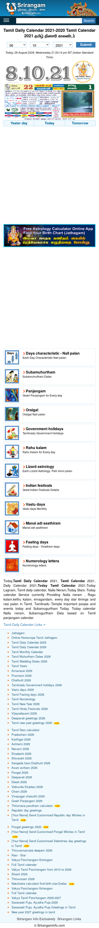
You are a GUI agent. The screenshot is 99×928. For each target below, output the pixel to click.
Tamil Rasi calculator (25, 730)
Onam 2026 (19, 791)
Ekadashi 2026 (21, 753)
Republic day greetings (27, 810)
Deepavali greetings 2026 (28, 718)
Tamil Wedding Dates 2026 (29, 661)
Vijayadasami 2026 (24, 713)
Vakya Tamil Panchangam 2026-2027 (36, 898)
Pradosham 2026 (23, 734)
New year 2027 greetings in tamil (33, 912)
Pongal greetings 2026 (26, 827)
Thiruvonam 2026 (23, 879)
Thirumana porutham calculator (32, 805)
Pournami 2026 (22, 675)
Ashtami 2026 (21, 744)
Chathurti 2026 (21, 680)
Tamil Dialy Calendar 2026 (29, 647)
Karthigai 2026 (21, 739)
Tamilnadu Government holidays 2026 (37, 685)
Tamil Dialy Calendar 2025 (29, 642)
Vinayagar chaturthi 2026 (28, 796)
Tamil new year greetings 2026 (32, 723)
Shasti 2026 (19, 874)
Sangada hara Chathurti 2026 (31, 763)
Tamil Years (19, 666)
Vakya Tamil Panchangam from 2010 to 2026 (41, 869)
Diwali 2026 (19, 782)
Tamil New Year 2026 (26, 704)
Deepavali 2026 (22, 777)
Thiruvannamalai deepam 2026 (32, 850)
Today (49, 122)
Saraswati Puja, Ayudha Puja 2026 (35, 902)
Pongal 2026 (20, 772)
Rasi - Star (19, 855)
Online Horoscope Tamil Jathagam (34, 637)
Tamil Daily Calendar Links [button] (23, 624)
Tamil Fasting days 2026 (28, 694)
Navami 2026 (20, 749)
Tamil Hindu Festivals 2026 (30, 708)
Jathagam (18, 633)
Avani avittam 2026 (24, 767)
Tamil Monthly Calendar (27, 652)
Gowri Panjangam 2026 (27, 801)
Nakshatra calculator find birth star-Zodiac (39, 883)
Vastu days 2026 (23, 689)
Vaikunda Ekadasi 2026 (27, 787)
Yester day (19, 122)
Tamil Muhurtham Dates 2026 (31, 656)
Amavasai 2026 (22, 670)
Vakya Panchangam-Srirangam (32, 860)
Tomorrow (80, 122)
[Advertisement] (49, 175)
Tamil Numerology (23, 699)
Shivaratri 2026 (22, 758)
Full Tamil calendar (24, 864)
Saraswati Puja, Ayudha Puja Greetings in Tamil (44, 907)
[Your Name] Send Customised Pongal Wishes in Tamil (48, 831)
